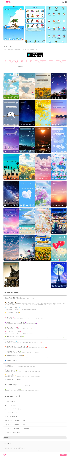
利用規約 (34, 450)
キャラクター (43, 61)
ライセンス (49, 450)
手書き (36, 61)
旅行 (10, 61)
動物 (31, 61)
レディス (64, 61)
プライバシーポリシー (41, 450)
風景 (22, 61)
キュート (51, 61)
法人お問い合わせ (28, 450)
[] (65, 437)
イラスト (57, 61)
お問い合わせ (21, 450)
